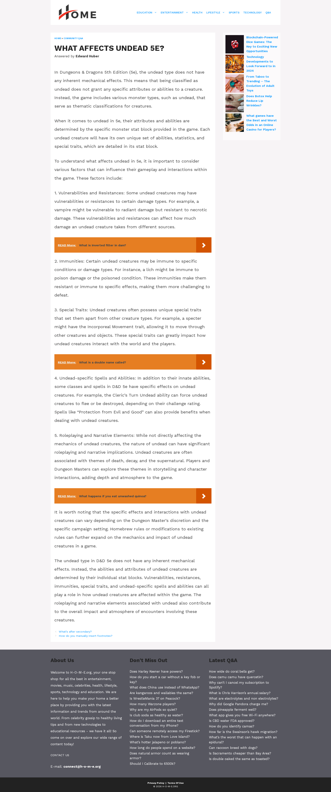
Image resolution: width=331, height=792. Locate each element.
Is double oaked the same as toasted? (239, 759)
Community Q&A (73, 38)
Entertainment (172, 12)
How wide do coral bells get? (232, 671)
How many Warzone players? (153, 704)
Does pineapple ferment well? (232, 709)
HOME (57, 38)
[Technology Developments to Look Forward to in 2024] (234, 64)
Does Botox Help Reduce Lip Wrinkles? (259, 100)
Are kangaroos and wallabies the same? (161, 693)
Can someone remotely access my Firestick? (165, 731)
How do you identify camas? (231, 726)
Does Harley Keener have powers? (156, 671)
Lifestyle (213, 12)
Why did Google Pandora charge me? (238, 704)
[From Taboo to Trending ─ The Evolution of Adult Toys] (234, 84)
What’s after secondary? (75, 631)
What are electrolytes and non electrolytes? (243, 698)
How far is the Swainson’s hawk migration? (243, 732)
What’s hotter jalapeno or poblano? (158, 742)
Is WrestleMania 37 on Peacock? (155, 698)
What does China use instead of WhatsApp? (164, 687)
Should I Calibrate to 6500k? (152, 764)
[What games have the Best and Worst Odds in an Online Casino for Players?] (234, 123)
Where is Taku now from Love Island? (160, 737)
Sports (234, 12)
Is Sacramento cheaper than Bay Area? (240, 753)
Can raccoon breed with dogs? (233, 748)
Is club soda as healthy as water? (156, 715)
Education (144, 12)
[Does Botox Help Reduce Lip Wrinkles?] (234, 103)
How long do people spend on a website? (162, 748)
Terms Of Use (175, 783)
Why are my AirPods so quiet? (153, 709)
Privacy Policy (155, 783)
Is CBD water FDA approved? (231, 721)
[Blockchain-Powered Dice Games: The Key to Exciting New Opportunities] (234, 45)
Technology (252, 12)
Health (197, 12)
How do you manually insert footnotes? (85, 636)
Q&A (268, 12)
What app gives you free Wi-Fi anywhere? (242, 715)
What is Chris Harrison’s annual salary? (239, 693)
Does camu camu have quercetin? (236, 677)
